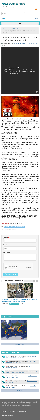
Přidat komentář (11, 274)
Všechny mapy (19, 344)
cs (3, 18)
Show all (19, 391)
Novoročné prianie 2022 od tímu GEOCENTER (20, 366)
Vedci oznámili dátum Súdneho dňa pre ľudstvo (21, 357)
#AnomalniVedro (19, 226)
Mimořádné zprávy (19, 43)
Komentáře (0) (33, 43)
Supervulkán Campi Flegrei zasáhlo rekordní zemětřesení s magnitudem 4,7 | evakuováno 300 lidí (19, 300)
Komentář (7, 252)
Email (5, 245)
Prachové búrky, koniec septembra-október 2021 (21, 371)
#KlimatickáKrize (8, 226)
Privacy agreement (7, 415)
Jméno (6, 238)
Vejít (36, 18)
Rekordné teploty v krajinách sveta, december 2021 (21, 362)
